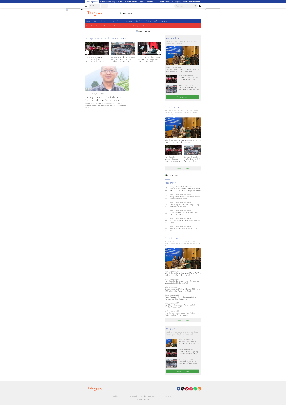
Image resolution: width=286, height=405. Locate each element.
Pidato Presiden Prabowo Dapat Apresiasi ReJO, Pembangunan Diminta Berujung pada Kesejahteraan (149, 59)
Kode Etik (123, 396)
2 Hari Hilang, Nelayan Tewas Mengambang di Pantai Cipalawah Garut (185, 206)
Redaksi (143, 396)
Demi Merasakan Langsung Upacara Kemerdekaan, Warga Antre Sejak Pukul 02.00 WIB (175, 2)
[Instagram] (191, 389)
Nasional (88, 94)
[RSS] (199, 389)
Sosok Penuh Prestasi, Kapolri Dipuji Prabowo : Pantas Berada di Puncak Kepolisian (181, 314)
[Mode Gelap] (200, 6)
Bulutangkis (136, 26)
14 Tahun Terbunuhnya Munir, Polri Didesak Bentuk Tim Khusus (184, 214)
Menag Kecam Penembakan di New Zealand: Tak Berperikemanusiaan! (185, 198)
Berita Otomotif (151, 21)
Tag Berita (139, 21)
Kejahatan (117, 26)
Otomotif (120, 21)
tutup (81, 9)
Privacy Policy (134, 396)
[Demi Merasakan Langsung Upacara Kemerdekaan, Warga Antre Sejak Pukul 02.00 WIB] (97, 48)
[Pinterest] (187, 389)
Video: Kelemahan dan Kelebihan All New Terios (183, 229)
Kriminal (103, 21)
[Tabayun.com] (95, 13)
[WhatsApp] (195, 389)
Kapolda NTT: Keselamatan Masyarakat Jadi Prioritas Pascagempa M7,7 (180, 306)
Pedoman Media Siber (165, 396)
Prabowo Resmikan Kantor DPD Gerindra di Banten (185, 221)
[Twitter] (183, 389)
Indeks (104, 6)
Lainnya (162, 21)
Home (88, 21)
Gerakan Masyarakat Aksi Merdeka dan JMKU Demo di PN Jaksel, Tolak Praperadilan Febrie (123, 59)
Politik (111, 21)
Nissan (126, 26)
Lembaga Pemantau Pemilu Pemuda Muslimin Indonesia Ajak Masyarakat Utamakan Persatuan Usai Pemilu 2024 (104, 99)
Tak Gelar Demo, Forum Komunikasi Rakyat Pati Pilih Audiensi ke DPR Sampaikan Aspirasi (99, 2)
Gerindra (157, 26)
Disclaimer (152, 396)
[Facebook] (178, 389)
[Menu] (86, 6)
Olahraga (129, 21)
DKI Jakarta (146, 26)
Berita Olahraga (105, 26)
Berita (96, 21)
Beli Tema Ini (94, 6)
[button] (195, 6)
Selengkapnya (182, 97)
